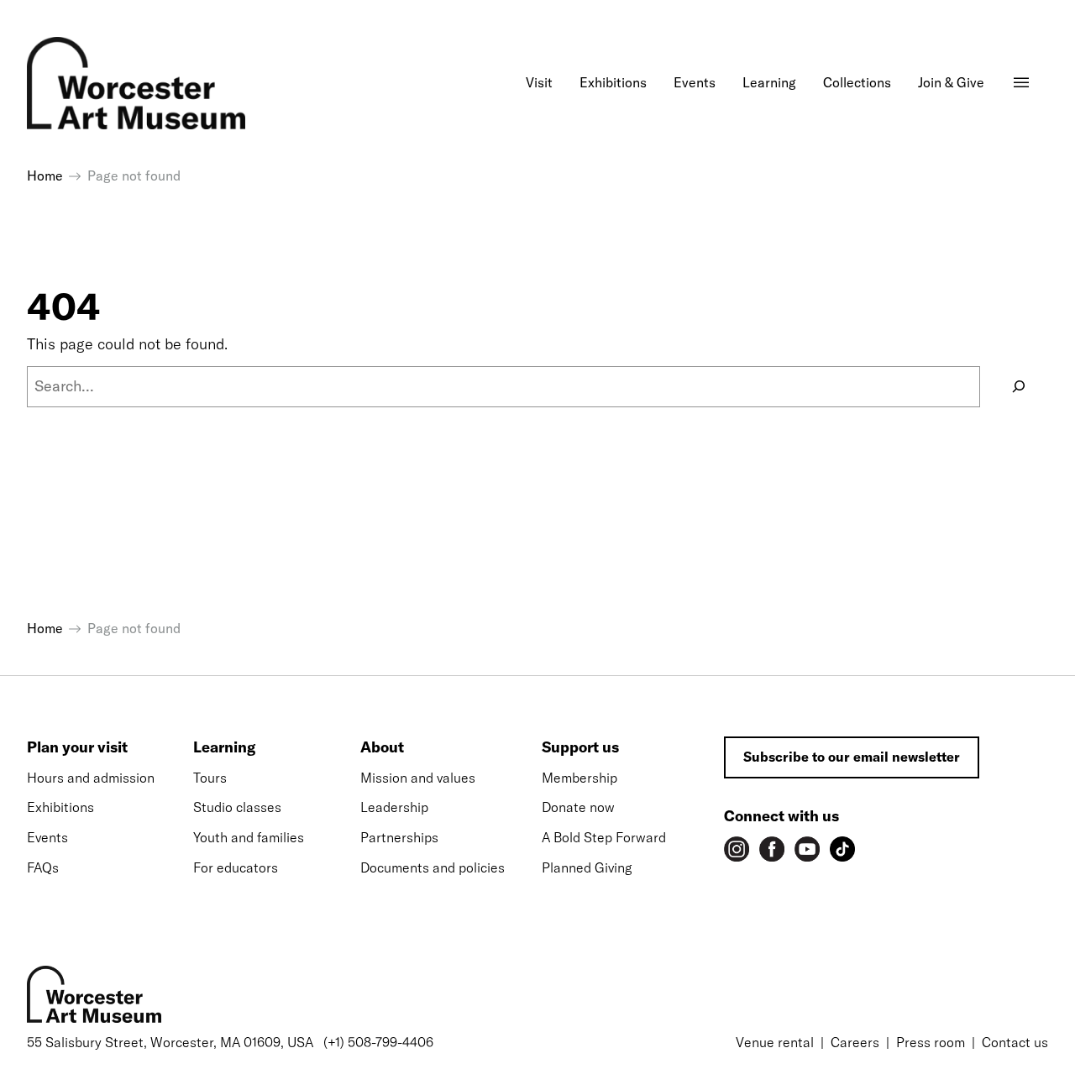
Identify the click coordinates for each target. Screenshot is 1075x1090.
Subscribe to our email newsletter (851, 756)
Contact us (1015, 1042)
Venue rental (775, 1042)
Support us (580, 747)
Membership (579, 777)
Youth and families (248, 837)
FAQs (43, 867)
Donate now (578, 807)
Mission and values (417, 777)
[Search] (1018, 386)
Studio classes (237, 807)
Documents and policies (432, 867)
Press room (930, 1042)
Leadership (394, 807)
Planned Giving (587, 867)
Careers (855, 1042)
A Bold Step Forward (604, 837)
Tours (210, 777)
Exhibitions (60, 807)
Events (47, 837)
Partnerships (399, 837)
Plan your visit (77, 747)
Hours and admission (91, 777)
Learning (224, 747)
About (382, 747)
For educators (235, 867)
